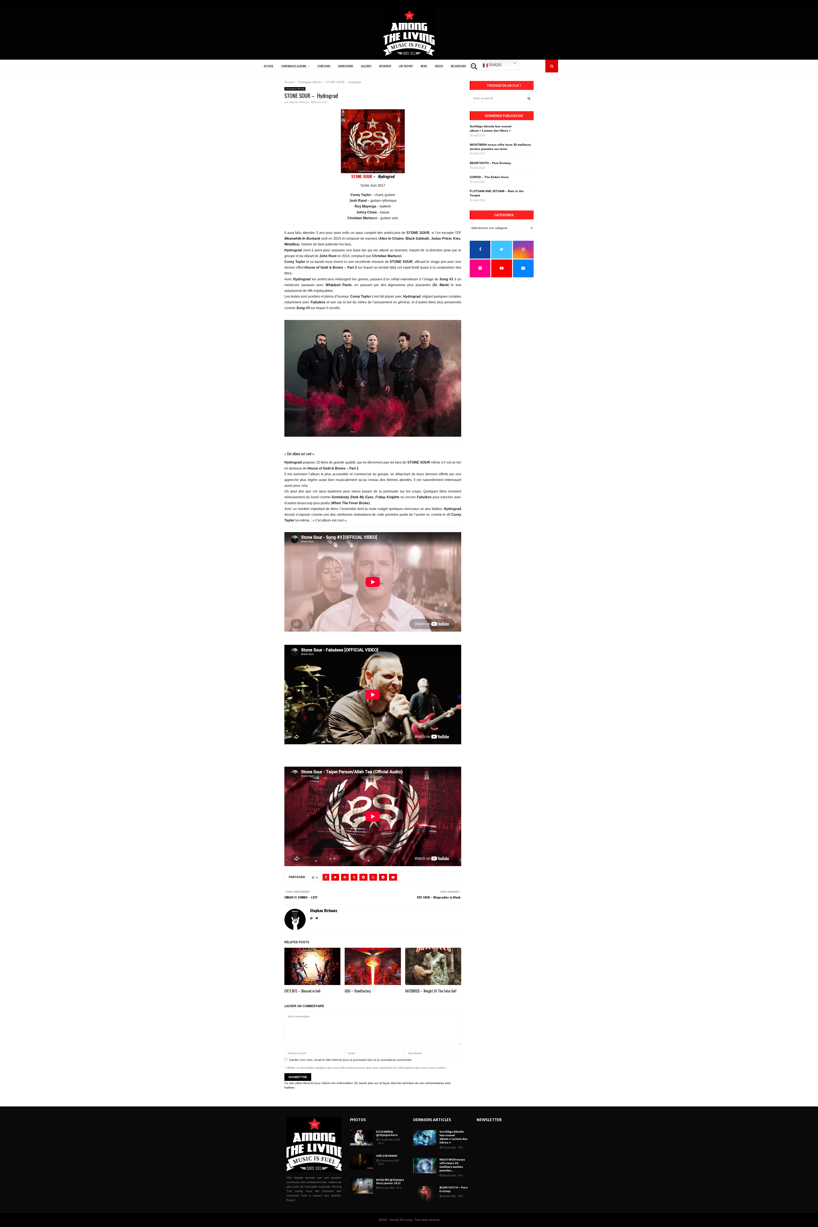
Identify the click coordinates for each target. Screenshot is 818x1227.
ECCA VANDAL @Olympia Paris (387, 1133)
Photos (358, 1119)
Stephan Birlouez (299, 102)
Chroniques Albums (293, 66)
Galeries (366, 66)
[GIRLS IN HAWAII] (361, 1161)
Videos (439, 66)
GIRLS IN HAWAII (386, 1155)
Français (495, 64)
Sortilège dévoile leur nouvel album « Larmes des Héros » (453, 1137)
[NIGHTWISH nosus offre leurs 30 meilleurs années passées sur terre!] (424, 1165)
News (424, 66)
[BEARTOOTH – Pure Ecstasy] (424, 1193)
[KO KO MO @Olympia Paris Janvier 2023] (361, 1186)
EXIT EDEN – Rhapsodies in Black (439, 897)
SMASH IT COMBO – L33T (301, 897)
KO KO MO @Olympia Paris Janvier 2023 (390, 1181)
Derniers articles (432, 1119)
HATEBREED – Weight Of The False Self (431, 991)
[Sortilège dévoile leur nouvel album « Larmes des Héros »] (424, 1137)
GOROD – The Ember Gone (489, 177)
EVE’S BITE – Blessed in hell (302, 991)
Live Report (406, 66)
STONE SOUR (361, 176)
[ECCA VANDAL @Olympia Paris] (361, 1137)
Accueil (269, 66)
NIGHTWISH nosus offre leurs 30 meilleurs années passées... (452, 1165)
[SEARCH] (529, 98)
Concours (323, 66)
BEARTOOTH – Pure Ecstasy (490, 163)
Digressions (345, 66)
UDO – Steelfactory (358, 991)
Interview (385, 66)
